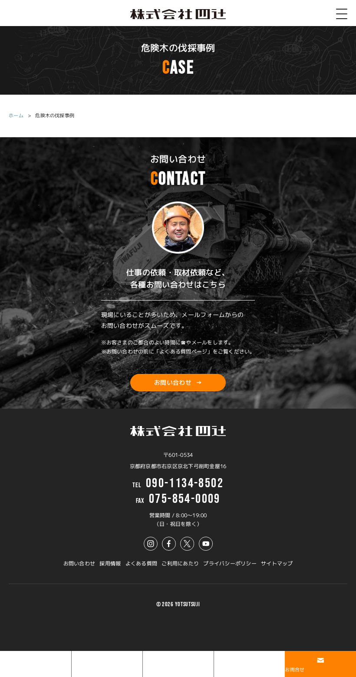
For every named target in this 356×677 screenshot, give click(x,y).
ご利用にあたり (180, 563)
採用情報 (110, 563)
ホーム (16, 115)
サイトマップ (277, 563)
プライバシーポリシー (229, 563)
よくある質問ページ (183, 351)
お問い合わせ (79, 563)
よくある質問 (141, 563)
